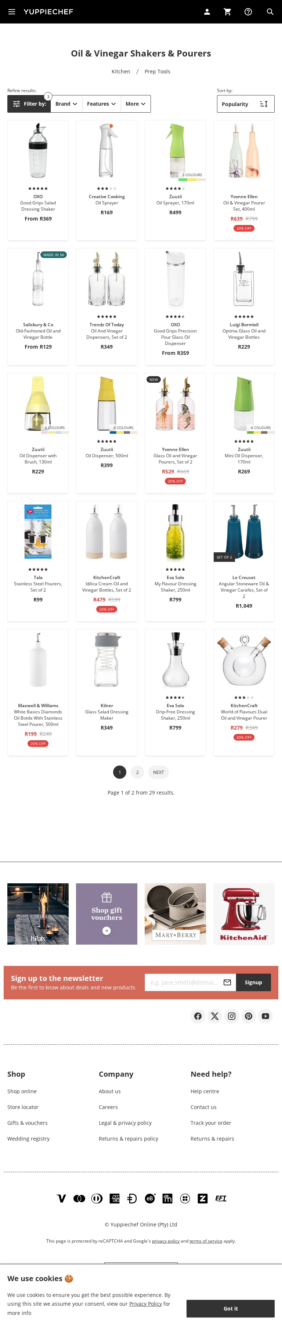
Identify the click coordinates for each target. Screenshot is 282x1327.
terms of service (206, 1241)
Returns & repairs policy (128, 1138)
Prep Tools (157, 71)
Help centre (205, 1091)
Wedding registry (28, 1138)
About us (110, 1091)
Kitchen (121, 71)
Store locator (23, 1107)
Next (158, 772)
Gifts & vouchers (27, 1122)
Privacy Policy (145, 1303)
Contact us (204, 1107)
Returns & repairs (212, 1138)
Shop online (22, 1091)
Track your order (211, 1122)
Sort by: (224, 90)
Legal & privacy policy (125, 1122)
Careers (108, 1107)
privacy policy (166, 1241)
